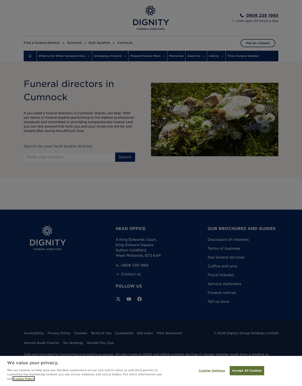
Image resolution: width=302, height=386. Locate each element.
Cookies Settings (212, 370)
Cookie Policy (23, 378)
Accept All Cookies (247, 370)
